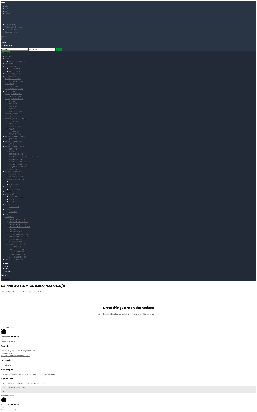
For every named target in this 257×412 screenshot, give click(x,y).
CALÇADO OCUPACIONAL (19, 166)
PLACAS (12, 202)
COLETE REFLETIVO (16, 197)
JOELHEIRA (13, 104)
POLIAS (11, 129)
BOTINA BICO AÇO (16, 154)
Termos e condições (13, 29)
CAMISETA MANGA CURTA (19, 234)
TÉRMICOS (9, 209)
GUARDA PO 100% (15, 242)
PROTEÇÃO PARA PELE (13, 171)
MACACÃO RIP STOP (17, 249)
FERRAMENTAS (10, 76)
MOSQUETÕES (14, 126)
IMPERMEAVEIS (14, 71)
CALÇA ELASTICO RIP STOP (19, 227)
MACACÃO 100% (15, 247)
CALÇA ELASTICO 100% (17, 224)
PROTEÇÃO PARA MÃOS (14, 141)
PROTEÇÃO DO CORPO (14, 99)
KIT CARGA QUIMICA (13, 79)
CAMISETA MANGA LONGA (19, 237)
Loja (6, 9)
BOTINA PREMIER (15, 159)
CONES (11, 199)
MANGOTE (13, 106)
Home (3, 292)
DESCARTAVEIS (11, 66)
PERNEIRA (12, 109)
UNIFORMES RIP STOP (17, 254)
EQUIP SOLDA (14, 207)
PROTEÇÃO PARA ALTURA (15, 119)
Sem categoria (10, 192)
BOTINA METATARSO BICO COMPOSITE (24, 156)
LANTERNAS (9, 84)
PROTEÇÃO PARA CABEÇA (15, 136)
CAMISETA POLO (15, 239)
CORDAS (12, 124)
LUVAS (11, 144)
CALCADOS (9, 64)
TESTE (7, 214)
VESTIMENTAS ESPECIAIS (14, 259)
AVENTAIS (8, 56)
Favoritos (26, 383)
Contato (8, 14)
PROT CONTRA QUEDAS (14, 89)
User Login (5, 36)
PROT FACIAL (10, 91)
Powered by (6, 337)
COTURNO (13, 169)
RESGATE (8, 187)
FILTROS (12, 182)
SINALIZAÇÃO (10, 194)
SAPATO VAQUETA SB (17, 61)
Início (7, 6)
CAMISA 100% (14, 229)
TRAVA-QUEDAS (15, 134)
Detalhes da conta (12, 32)
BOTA (7, 59)
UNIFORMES (9, 217)
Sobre (7, 11)
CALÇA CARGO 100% (17, 219)
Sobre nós (9, 374)
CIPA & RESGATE (15, 189)
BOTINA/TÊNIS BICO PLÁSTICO (20, 161)
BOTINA (12, 151)
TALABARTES (14, 131)
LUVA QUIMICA (14, 174)
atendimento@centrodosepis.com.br (15, 356)
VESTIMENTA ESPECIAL (17, 111)
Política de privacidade (14, 27)
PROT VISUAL (14, 116)
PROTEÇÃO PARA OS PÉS (14, 146)
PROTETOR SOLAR (16, 176)
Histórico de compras (13, 383)
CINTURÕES (13, 121)
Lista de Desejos (11, 24)
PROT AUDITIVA (15, 96)
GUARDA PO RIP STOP (17, 244)
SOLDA (7, 204)
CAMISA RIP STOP (15, 232)
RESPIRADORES (14, 184)
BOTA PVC (13, 149)
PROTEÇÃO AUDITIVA (13, 94)
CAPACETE (13, 139)
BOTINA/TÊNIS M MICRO (18, 164)
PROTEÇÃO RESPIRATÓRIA (15, 179)
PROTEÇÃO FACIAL (12, 114)
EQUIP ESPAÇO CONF (13, 74)
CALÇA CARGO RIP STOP (18, 222)
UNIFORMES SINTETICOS (18, 257)
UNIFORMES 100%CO (16, 252)
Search (58, 49)
